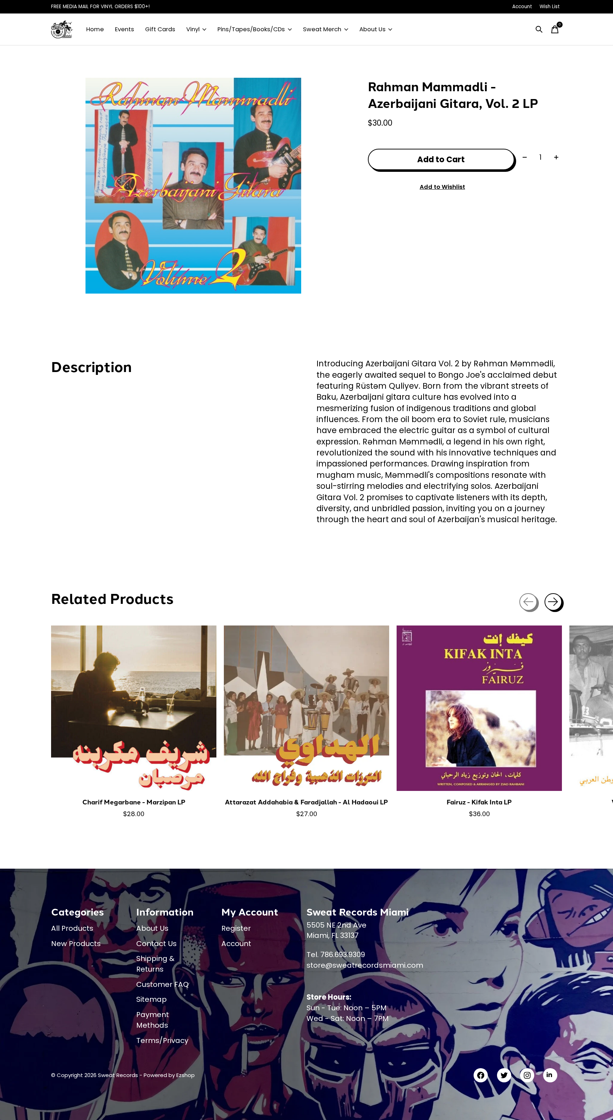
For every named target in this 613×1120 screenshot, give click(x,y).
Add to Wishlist (442, 187)
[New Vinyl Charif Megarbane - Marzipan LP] (133, 708)
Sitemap (151, 999)
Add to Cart (441, 159)
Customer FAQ (162, 984)
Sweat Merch (322, 29)
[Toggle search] (539, 29)
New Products (76, 944)
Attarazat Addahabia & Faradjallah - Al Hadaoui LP (306, 802)
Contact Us (156, 944)
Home (95, 29)
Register (236, 928)
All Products (72, 928)
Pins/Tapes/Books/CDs (251, 29)
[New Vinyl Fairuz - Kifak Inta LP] (479, 708)
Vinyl (193, 29)
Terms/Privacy (162, 1040)
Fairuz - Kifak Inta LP (479, 802)
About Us (372, 29)
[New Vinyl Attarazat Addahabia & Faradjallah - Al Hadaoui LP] (306, 708)
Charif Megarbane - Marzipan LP (134, 802)
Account (236, 944)
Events (124, 29)
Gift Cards (160, 29)
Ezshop (185, 1075)
